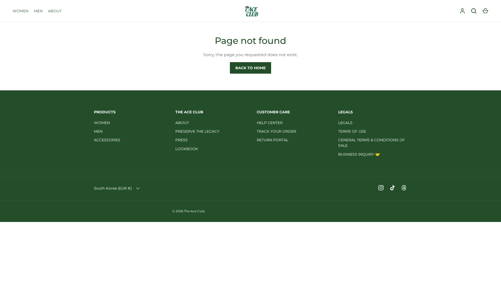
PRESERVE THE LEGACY (197, 131)
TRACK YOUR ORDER (276, 131)
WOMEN (20, 11)
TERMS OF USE (352, 131)
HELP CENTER (270, 122)
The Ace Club (194, 211)
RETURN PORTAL (272, 140)
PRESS (181, 140)
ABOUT (55, 11)
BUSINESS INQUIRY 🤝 (359, 154)
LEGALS (345, 122)
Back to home (250, 68)
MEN (38, 11)
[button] (485, 11)
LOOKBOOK (186, 148)
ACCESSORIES (107, 140)
